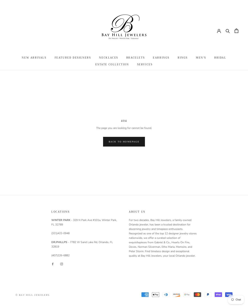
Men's (201, 57)
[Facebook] (52, 263)
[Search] (228, 31)
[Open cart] (236, 30)
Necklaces (108, 57)
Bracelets (135, 57)
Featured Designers (73, 57)
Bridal (220, 57)
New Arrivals (34, 57)
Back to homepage (124, 142)
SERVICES (145, 64)
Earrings (161, 57)
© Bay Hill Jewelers (33, 295)
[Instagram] (61, 263)
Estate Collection (112, 64)
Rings (183, 57)
